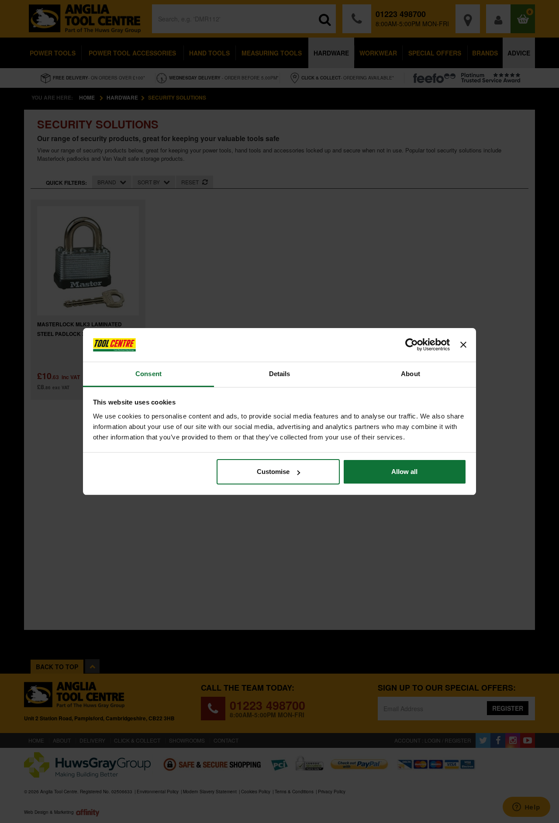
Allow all (404, 471)
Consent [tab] (148, 373)
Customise (273, 471)
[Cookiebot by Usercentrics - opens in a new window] (411, 345)
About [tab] (410, 373)
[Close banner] (463, 345)
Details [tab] (279, 373)
